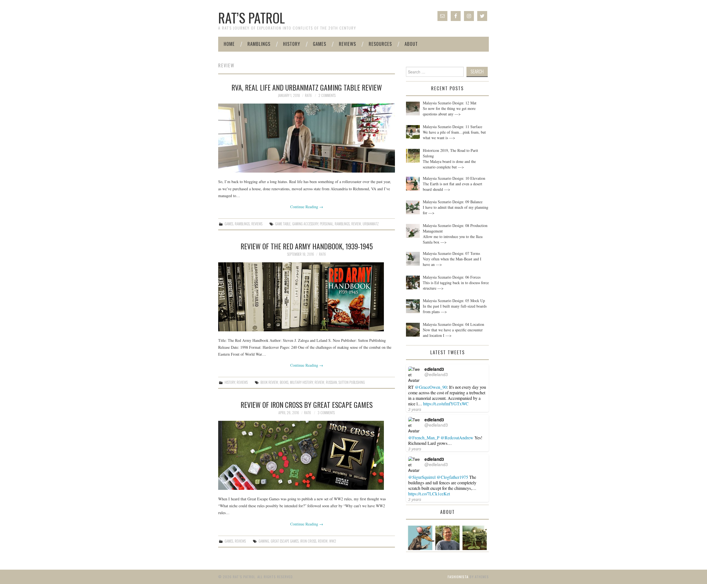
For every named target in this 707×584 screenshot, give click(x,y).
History (291, 43)
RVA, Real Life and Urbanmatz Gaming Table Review (306, 87)
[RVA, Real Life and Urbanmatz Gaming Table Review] (306, 138)
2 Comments (327, 95)
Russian (331, 382)
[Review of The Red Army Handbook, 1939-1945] (306, 296)
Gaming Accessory (305, 223)
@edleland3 (436, 374)
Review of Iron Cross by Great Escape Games (307, 404)
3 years (414, 409)
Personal (326, 223)
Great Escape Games (285, 541)
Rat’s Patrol (251, 17)
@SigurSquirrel (422, 477)
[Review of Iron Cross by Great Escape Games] (306, 455)
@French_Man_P (423, 437)
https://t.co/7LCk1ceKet (429, 493)
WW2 (332, 541)
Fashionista (458, 576)
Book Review (269, 382)
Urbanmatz (371, 223)
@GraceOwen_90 (431, 387)
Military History (301, 382)
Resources (380, 43)
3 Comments (326, 412)
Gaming (263, 541)
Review (356, 223)
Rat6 (308, 95)
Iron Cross (308, 541)
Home (229, 43)
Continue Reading (306, 206)
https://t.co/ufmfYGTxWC (446, 403)
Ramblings (258, 43)
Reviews (347, 43)
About (411, 43)
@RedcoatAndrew (456, 437)
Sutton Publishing (352, 382)
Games (319, 43)
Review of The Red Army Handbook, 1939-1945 (307, 246)
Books (284, 382)
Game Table (283, 223)
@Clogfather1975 (452, 477)
